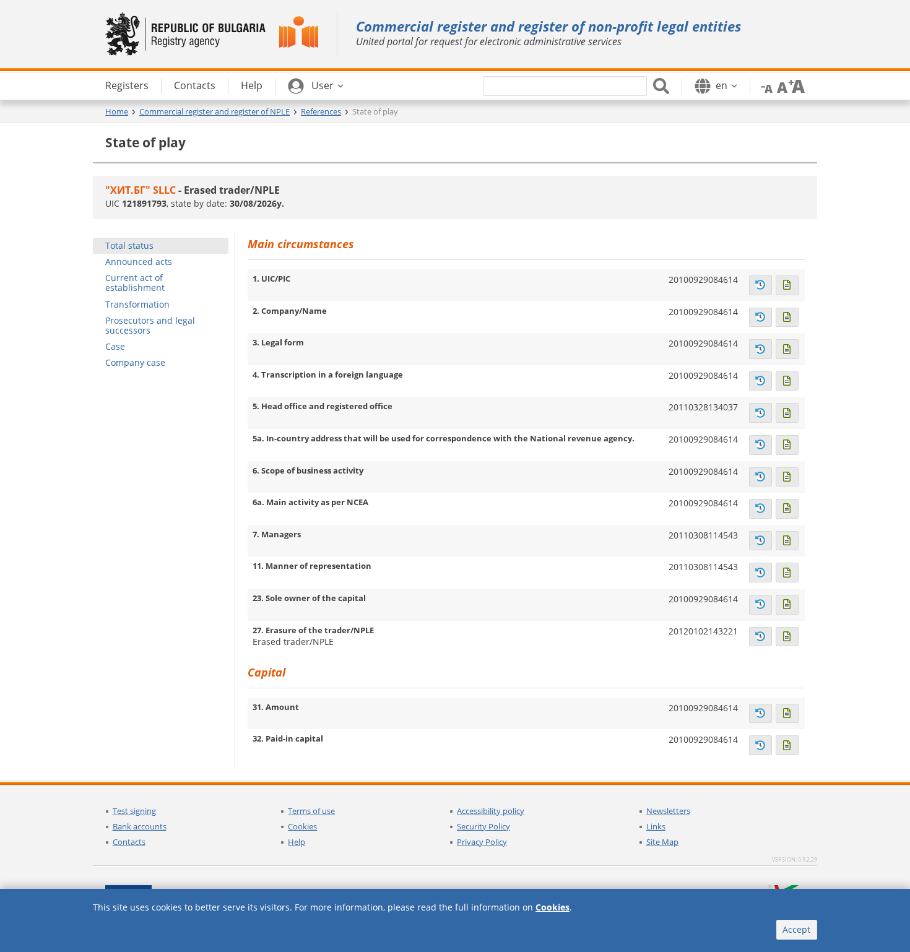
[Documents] (787, 285)
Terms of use (311, 810)
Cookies (302, 826)
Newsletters (668, 810)
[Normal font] (781, 85)
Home (116, 111)
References (321, 111)
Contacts (129, 841)
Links (655, 826)
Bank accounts (140, 826)
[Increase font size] (797, 85)
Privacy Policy (482, 841)
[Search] (661, 86)
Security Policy (483, 826)
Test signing (134, 810)
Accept (796, 929)
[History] (760, 285)
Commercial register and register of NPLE (214, 111)
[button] (315, 86)
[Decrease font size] (764, 85)
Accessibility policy (490, 810)
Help (296, 841)
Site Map (662, 841)
